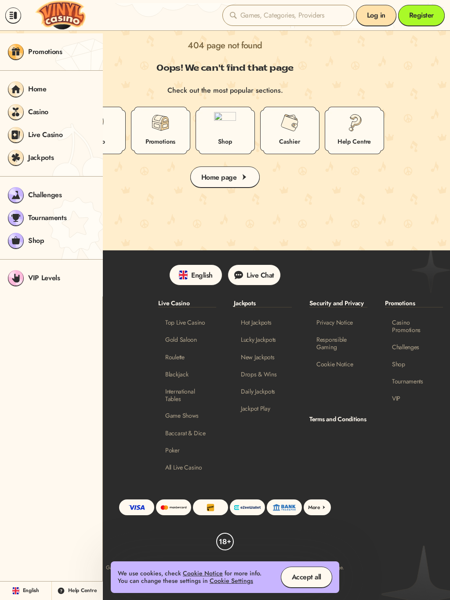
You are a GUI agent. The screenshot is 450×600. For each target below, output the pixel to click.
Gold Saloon (181, 339)
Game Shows (182, 415)
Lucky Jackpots (258, 339)
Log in (376, 15)
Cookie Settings (231, 581)
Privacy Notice (334, 322)
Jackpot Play (255, 408)
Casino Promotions (406, 326)
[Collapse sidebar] (13, 15)
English (202, 275)
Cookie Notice (334, 364)
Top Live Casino (185, 322)
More (314, 507)
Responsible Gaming (331, 343)
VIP (396, 398)
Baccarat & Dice (185, 433)
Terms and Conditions (337, 419)
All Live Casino (183, 467)
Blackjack (176, 374)
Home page (219, 177)
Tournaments (407, 381)
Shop (398, 364)
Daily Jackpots (258, 391)
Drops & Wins (259, 374)
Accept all (306, 577)
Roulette (175, 357)
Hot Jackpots (256, 322)
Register (421, 15)
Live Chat (260, 275)
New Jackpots (258, 357)
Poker (172, 450)
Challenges (405, 347)
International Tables (180, 395)
